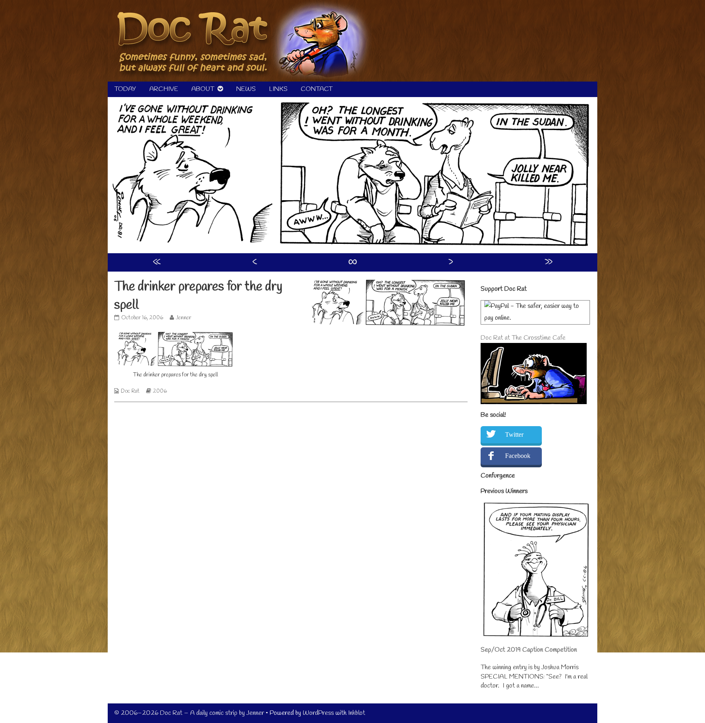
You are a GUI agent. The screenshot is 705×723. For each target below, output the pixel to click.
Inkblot (356, 713)
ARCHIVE (163, 89)
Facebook (517, 455)
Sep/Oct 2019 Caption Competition (529, 650)
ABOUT (202, 89)
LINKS (278, 89)
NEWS (246, 89)
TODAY (125, 89)
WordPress (318, 713)
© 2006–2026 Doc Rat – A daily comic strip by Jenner (189, 713)
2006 (160, 391)
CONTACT (317, 89)
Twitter (514, 434)
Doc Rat (130, 391)
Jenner (183, 317)
